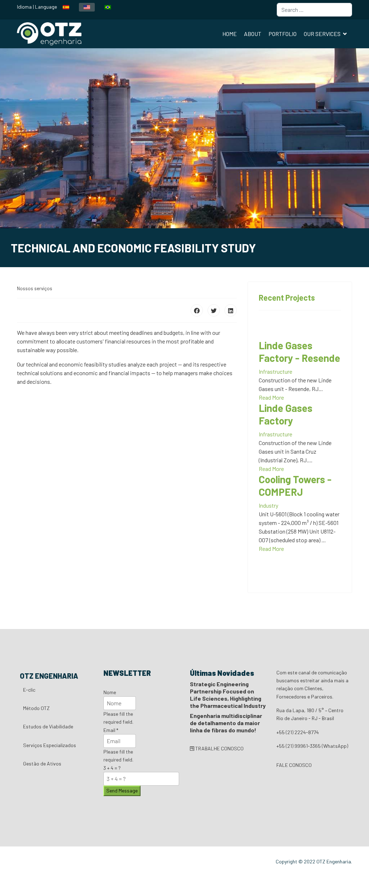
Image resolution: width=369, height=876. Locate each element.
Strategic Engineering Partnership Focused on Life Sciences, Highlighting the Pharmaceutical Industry (228, 694)
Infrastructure (275, 371)
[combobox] (314, 10)
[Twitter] (214, 310)
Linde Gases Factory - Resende (299, 351)
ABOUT (252, 33)
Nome (109, 692)
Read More (271, 397)
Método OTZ (36, 708)
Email (110, 730)
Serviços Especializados (49, 745)
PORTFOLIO (282, 33)
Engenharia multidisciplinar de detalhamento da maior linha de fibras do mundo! (226, 722)
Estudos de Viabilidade (48, 726)
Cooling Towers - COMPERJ (295, 485)
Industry (268, 505)
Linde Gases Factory (285, 414)
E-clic (29, 690)
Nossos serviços (34, 288)
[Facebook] (197, 310)
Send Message (122, 790)
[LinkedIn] (230, 310)
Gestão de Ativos (42, 763)
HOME (229, 33)
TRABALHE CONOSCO (219, 748)
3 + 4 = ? (112, 768)
